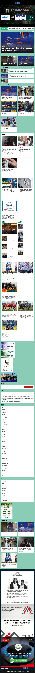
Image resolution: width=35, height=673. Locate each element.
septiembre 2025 (5, 426)
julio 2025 (3, 429)
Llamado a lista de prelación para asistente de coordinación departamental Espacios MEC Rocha (9, 190)
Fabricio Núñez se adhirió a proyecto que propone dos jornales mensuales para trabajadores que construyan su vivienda (12, 239)
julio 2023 (3, 470)
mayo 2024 (4, 453)
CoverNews (22, 671)
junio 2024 (4, 451)
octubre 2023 (4, 465)
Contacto (2, 668)
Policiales (3, 495)
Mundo (3, 491)
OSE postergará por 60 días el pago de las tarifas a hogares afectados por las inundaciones (25, 190)
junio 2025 (4, 431)
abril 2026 (3, 414)
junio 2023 (4, 472)
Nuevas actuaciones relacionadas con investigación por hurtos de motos (15, 393)
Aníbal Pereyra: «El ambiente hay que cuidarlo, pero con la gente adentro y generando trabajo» (11, 247)
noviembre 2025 (5, 422)
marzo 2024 (4, 456)
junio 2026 (4, 410)
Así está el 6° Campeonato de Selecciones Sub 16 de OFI (12, 401)
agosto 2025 (4, 427)
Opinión (3, 493)
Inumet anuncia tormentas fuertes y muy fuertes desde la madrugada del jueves (16, 396)
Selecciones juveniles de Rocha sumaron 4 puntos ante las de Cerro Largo (8, 332)
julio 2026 (3, 409)
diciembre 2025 (4, 421)
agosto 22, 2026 (26, 255)
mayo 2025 (4, 432)
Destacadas (3, 46)
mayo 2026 (4, 412)
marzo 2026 (4, 415)
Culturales (4, 485)
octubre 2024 (4, 444)
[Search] (32, 25)
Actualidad (5, 144)
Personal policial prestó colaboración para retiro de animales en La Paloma (28, 239)
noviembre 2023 (5, 463)
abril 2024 (3, 455)
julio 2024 (3, 449)
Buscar (2, 383)
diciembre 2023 (4, 461)
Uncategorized (4, 500)
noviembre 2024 (5, 443)
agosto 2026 (4, 407)
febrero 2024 (4, 458)
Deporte (5, 271)
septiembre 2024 (5, 446)
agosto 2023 (4, 468)
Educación (4, 490)
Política (5, 228)
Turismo (3, 498)
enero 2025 (4, 439)
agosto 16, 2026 (5, 233)
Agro (3, 483)
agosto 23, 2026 (26, 248)
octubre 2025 (4, 424)
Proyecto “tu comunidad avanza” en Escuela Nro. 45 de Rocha (28, 233)
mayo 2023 (4, 473)
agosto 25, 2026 (4, 114)
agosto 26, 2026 (4, 64)
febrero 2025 (4, 438)
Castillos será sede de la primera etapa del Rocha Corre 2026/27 (18, 71)
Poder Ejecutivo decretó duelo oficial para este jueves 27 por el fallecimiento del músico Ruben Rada (9, 148)
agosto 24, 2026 (26, 241)
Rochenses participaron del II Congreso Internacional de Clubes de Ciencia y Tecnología (8, 128)
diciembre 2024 (4, 441)
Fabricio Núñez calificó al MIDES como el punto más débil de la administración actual (8, 231)
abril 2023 (3, 475)
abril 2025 (3, 434)
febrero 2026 (4, 417)
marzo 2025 (4, 436)
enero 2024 (4, 460)
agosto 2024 (4, 448)
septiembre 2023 (5, 466)
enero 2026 (4, 419)
